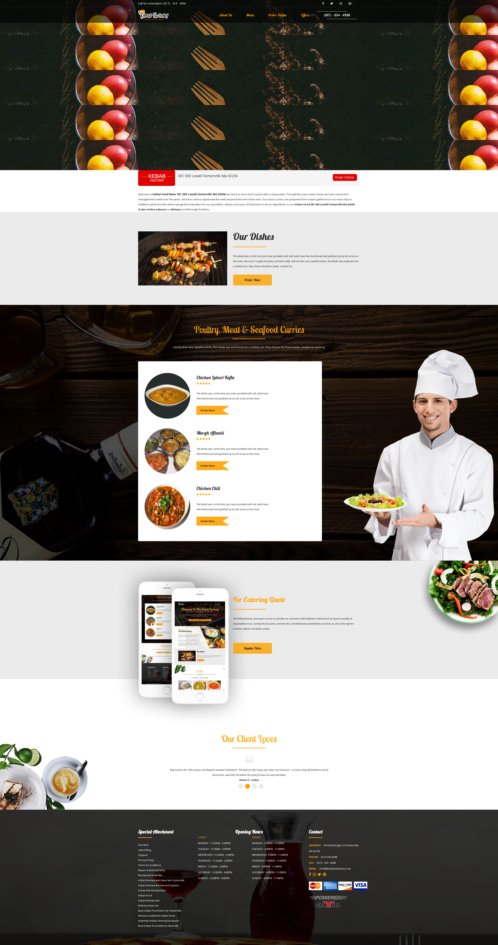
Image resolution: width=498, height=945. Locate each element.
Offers (305, 15)
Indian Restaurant (148, 900)
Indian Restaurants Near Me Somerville (161, 880)
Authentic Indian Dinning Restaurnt (158, 920)
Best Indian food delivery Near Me (158, 926)
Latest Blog (144, 850)
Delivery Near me (148, 905)
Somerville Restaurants (152, 890)
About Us (225, 15)
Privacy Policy (146, 860)
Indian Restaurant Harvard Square (158, 885)
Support (143, 855)
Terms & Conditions (149, 865)
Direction (143, 845)
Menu (250, 15)
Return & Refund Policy (151, 870)
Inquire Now (252, 648)
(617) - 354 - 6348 (326, 862)
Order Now (252, 280)
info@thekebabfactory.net (335, 868)
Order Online (277, 15)
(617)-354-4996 (329, 857)
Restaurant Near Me (150, 875)
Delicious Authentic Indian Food (156, 915)
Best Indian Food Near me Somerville (159, 910)
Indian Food (145, 895)
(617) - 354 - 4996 (174, 3)
